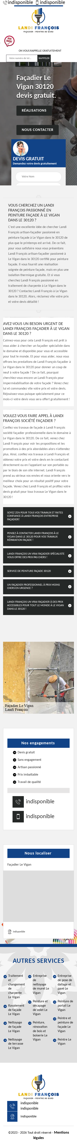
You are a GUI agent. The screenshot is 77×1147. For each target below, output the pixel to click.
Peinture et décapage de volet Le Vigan (40, 1008)
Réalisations (34, 111)
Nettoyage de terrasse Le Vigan (15, 1044)
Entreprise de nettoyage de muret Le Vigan (41, 984)
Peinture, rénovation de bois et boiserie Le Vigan (40, 1031)
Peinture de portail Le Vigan (65, 1006)
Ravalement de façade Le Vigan (16, 1010)
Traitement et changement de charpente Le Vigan (16, 986)
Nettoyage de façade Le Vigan (15, 1027)
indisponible (20, 2)
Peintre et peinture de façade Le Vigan (65, 1025)
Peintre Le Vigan (64, 1042)
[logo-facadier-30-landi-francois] (38, 19)
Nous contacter (37, 130)
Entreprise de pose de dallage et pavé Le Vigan (65, 984)
